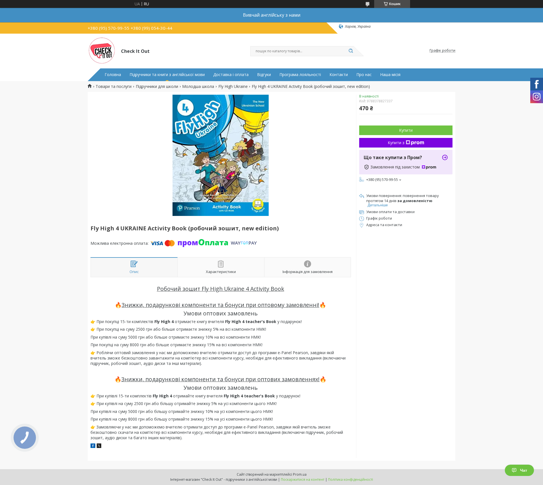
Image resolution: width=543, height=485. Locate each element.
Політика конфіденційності (350, 479)
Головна (113, 75)
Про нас (364, 75)
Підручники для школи (157, 86)
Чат (523, 470)
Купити (406, 130)
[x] (99, 446)
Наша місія (390, 75)
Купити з (396, 142)
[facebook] (92, 446)
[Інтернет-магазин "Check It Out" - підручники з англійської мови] (102, 50)
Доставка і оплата (231, 75)
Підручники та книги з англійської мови (167, 75)
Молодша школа (198, 86)
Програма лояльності (300, 75)
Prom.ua (300, 474)
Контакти (338, 75)
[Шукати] (350, 51)
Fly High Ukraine (233, 86)
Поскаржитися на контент (302, 479)
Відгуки (264, 75)
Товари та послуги (114, 86)
